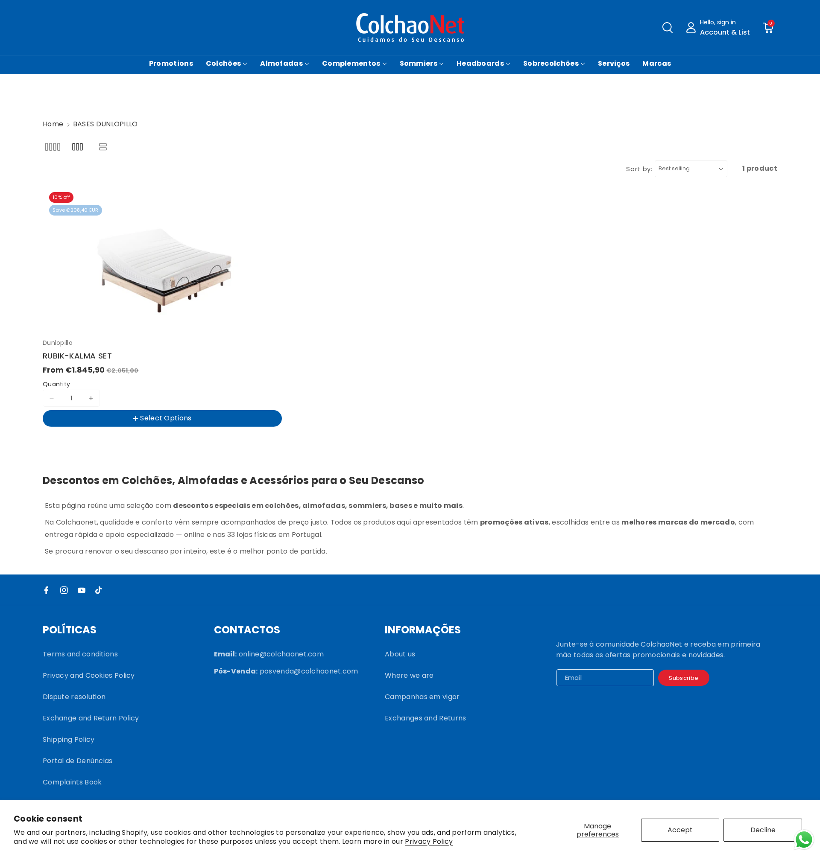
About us (400, 654)
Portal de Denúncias (78, 761)
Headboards (480, 63)
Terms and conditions (80, 654)
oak (129, 441)
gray (156, 441)
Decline (763, 830)
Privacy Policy (429, 841)
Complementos (351, 63)
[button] (667, 27)
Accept (680, 830)
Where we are (409, 675)
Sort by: (639, 168)
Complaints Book (72, 782)
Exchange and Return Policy (91, 718)
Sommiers (418, 63)
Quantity (56, 384)
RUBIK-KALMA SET (77, 356)
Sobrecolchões (551, 63)
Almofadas (281, 63)
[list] (103, 146)
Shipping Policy (69, 739)
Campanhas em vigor (422, 697)
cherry (99, 441)
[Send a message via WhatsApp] (804, 839)
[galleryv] (77, 146)
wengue (62, 441)
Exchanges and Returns (425, 718)
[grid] (52, 146)
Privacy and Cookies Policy (89, 675)
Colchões (223, 63)
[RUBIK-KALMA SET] (162, 260)
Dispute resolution (74, 697)
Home (53, 124)
